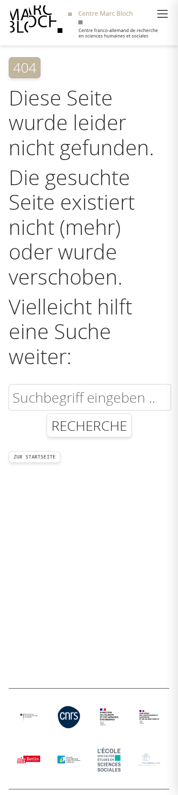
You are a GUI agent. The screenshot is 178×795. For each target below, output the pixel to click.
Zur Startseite (34, 456)
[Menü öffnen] (162, 13)
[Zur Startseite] (89, 22)
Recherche (89, 425)
